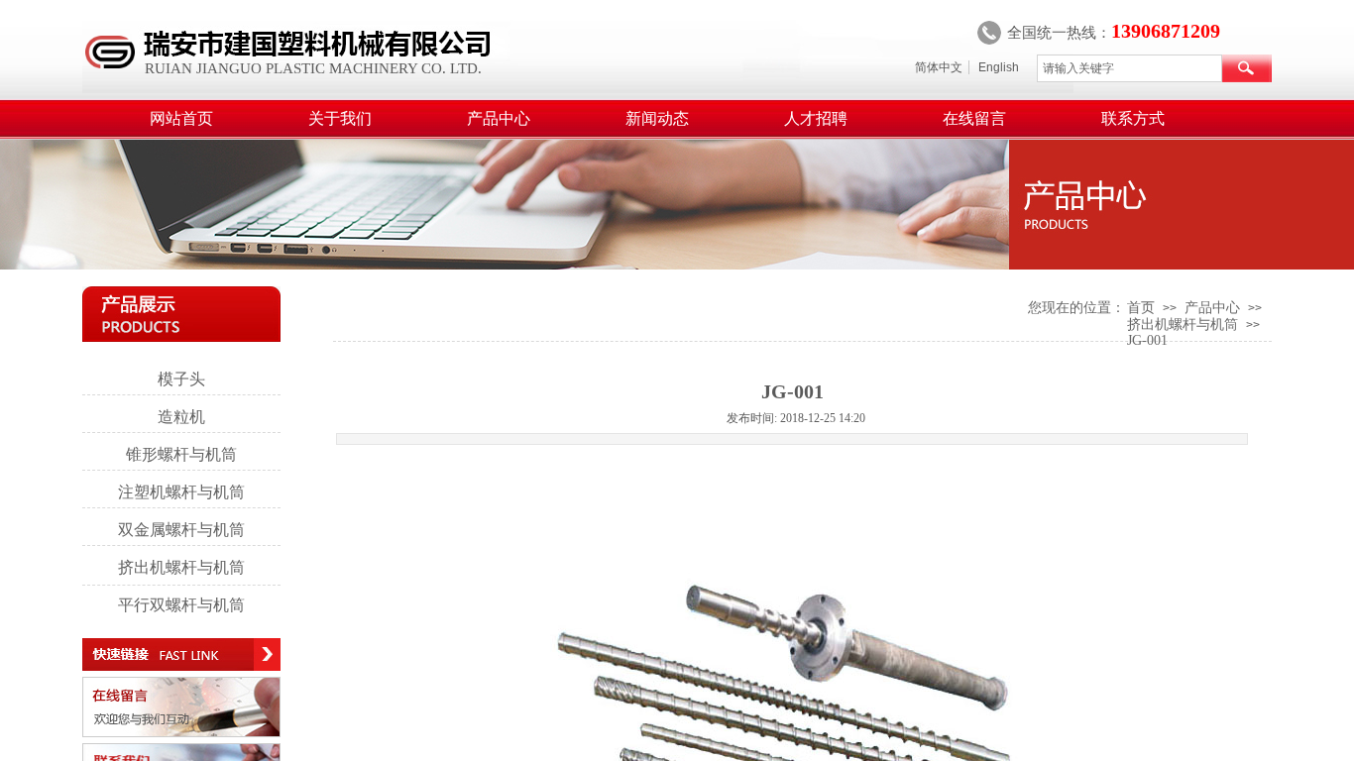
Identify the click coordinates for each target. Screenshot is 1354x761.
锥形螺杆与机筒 (181, 454)
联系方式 (1133, 118)
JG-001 (1147, 340)
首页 (1141, 307)
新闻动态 (657, 118)
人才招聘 (815, 118)
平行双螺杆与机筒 (181, 605)
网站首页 (181, 118)
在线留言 (974, 118)
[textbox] (1129, 68)
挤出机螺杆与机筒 (1182, 324)
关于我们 (340, 118)
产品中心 (498, 118)
